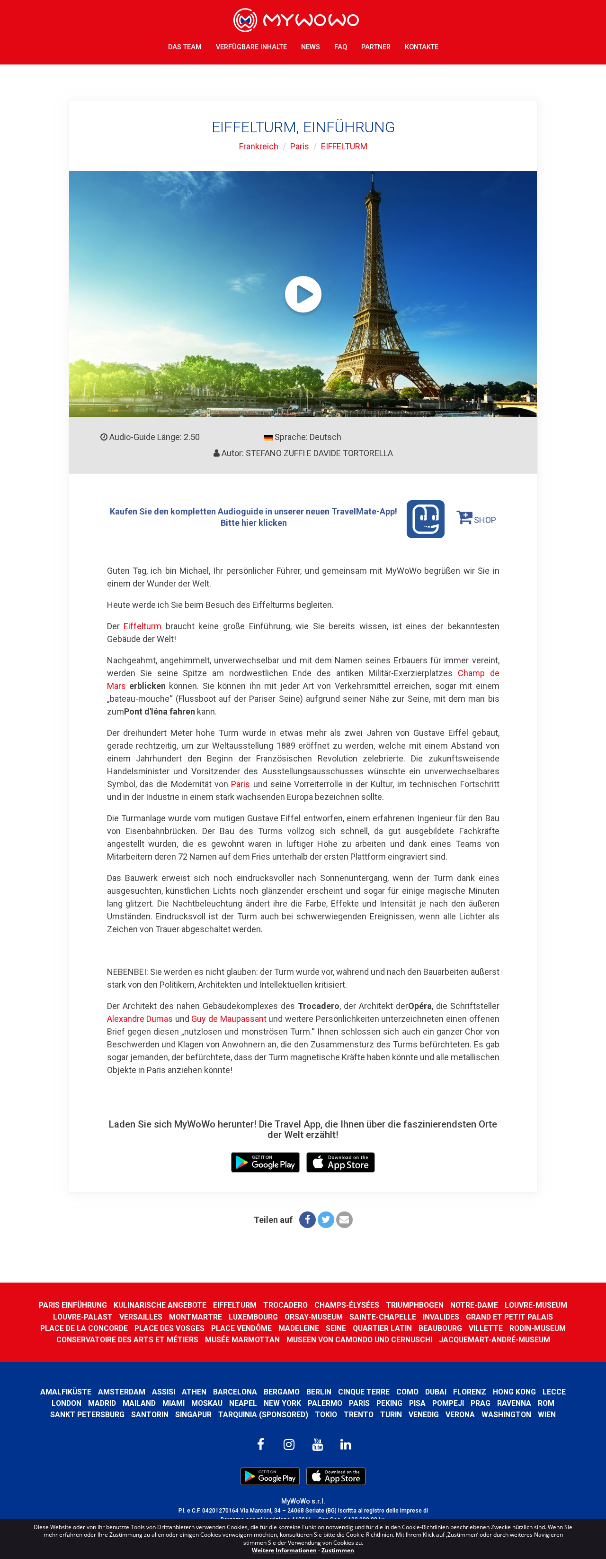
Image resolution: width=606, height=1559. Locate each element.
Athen (194, 1391)
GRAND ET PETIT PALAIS (509, 1316)
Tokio (326, 1414)
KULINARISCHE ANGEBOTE (160, 1305)
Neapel (243, 1403)
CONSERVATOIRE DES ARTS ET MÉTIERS (127, 1339)
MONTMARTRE (195, 1316)
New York (282, 1403)
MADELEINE (298, 1328)
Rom (546, 1403)
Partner (376, 47)
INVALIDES (441, 1316)
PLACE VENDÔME (241, 1328)
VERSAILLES (140, 1316)
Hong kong (514, 1391)
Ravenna (514, 1403)
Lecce (554, 1391)
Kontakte (421, 47)
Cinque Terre (364, 1391)
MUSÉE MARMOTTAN (242, 1339)
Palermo (325, 1403)
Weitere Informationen (284, 1550)
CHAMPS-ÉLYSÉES (346, 1305)
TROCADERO (285, 1305)
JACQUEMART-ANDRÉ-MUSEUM (494, 1339)
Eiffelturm (142, 626)
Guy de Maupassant (228, 1019)
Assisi (163, 1391)
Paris (299, 146)
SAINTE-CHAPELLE (382, 1316)
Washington (506, 1414)
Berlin (318, 1391)
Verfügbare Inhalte (251, 47)
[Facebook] (307, 1219)
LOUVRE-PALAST (83, 1316)
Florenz (469, 1391)
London (66, 1403)
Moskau (207, 1403)
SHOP (484, 520)
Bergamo (282, 1391)
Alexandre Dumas (140, 1019)
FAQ (340, 47)
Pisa (417, 1403)
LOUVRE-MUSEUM (536, 1305)
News (310, 47)
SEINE (336, 1328)
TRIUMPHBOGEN (415, 1305)
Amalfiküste (65, 1391)
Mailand (139, 1403)
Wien (547, 1414)
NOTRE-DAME (474, 1305)
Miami (173, 1403)
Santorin (150, 1414)
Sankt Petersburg (87, 1414)
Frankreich (258, 146)
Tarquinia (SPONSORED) (263, 1414)
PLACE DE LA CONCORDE (84, 1328)
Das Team (185, 47)
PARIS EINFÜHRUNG (73, 1305)
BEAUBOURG (440, 1328)
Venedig (424, 1414)
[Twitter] (326, 1219)
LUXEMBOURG (253, 1316)
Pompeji (448, 1403)
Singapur (193, 1414)
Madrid (102, 1403)
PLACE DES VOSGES (169, 1328)
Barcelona (235, 1391)
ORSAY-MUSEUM (314, 1316)
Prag (480, 1403)
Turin (391, 1414)
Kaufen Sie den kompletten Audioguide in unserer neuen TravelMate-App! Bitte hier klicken (253, 517)
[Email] (344, 1219)
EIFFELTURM (344, 146)
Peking (389, 1403)
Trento (359, 1414)
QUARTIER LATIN (382, 1328)
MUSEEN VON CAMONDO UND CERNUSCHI (359, 1339)
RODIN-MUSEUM (537, 1328)
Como (407, 1391)
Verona (460, 1414)
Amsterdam (121, 1391)
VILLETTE (486, 1328)
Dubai (435, 1391)
